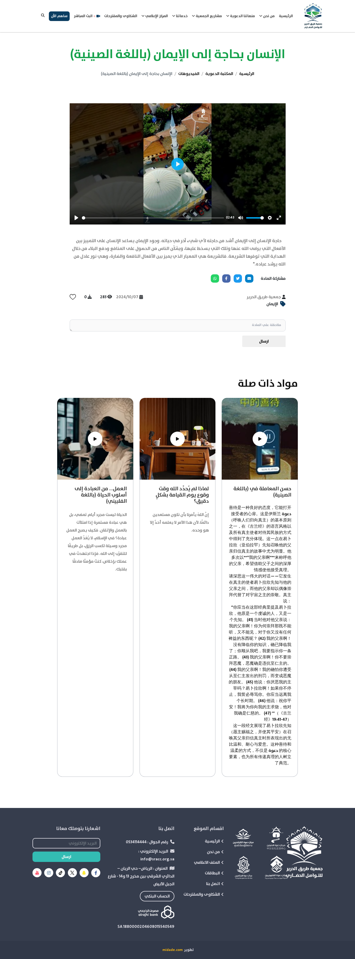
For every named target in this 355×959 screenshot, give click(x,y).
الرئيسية (286, 16)
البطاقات (212, 873)
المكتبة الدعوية (219, 73)
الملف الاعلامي (207, 862)
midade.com (172, 950)
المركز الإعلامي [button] (156, 16)
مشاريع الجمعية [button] (208, 16)
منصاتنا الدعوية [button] (242, 16)
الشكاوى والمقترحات (120, 16)
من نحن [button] (268, 16)
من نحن (213, 852)
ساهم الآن (59, 16)
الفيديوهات (188, 73)
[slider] (153, 217)
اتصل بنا (213, 884)
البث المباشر (83, 16)
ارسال (264, 341)
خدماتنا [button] (181, 16)
